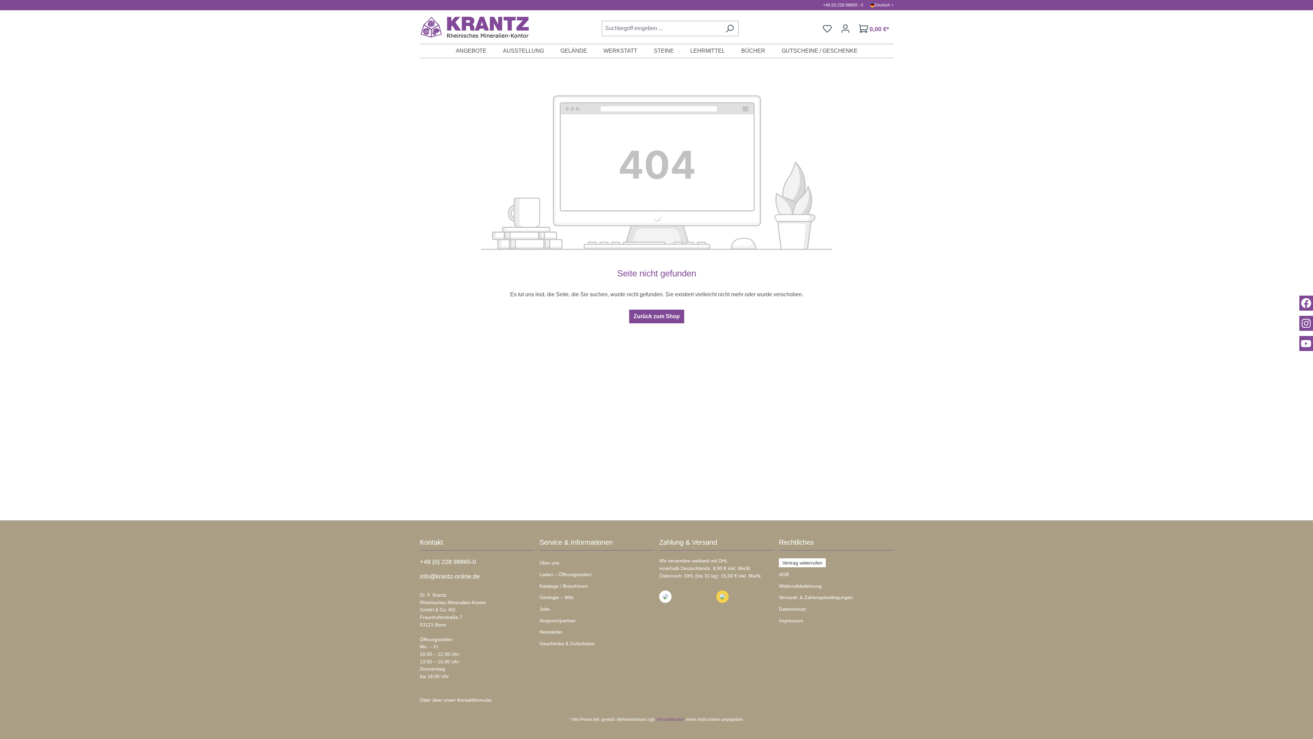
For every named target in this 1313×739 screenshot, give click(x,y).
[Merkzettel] (827, 28)
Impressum (791, 620)
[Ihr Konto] (845, 28)
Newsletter (551, 632)
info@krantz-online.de (450, 576)
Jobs (545, 609)
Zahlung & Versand (688, 542)
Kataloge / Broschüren (564, 586)
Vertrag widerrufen (802, 563)
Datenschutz (792, 609)
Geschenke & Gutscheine (567, 643)
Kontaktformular (474, 700)
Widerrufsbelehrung (800, 586)
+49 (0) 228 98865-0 (448, 561)
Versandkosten (670, 719)
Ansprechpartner (558, 620)
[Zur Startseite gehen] (471, 27)
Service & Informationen (576, 542)
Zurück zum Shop (657, 316)
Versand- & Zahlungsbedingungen (816, 597)
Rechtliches (796, 542)
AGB (784, 574)
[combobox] (661, 28)
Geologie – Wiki (556, 597)
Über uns (549, 563)
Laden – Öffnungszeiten (566, 574)
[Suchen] (730, 28)
